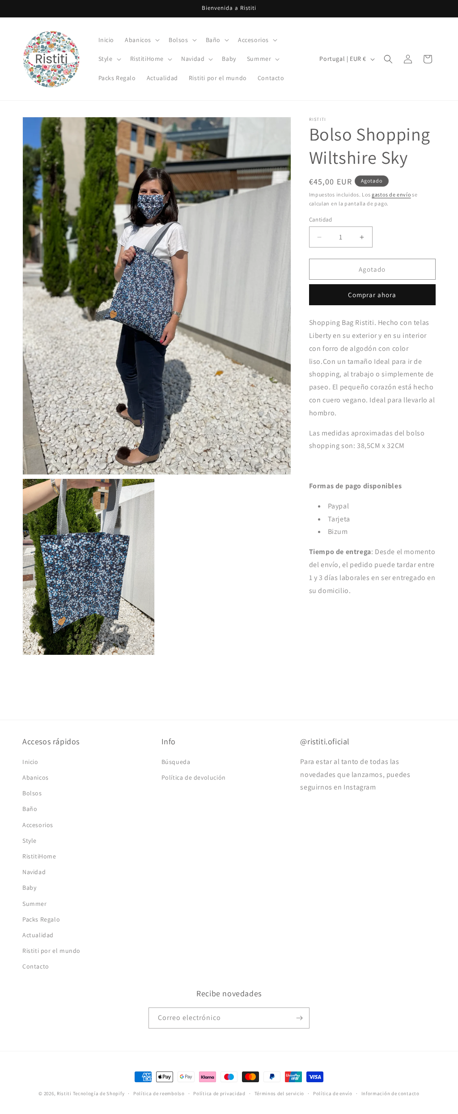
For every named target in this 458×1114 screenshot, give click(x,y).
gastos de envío (391, 194)
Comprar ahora (372, 294)
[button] (141, 39)
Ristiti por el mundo (51, 951)
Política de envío (332, 1093)
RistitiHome (39, 856)
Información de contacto (390, 1093)
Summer (34, 904)
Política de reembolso (159, 1093)
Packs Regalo (41, 919)
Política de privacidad (219, 1093)
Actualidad (38, 935)
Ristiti (64, 1093)
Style (29, 841)
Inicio (30, 762)
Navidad (34, 872)
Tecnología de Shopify (99, 1093)
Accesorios (37, 825)
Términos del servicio (279, 1093)
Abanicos (35, 777)
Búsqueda (176, 762)
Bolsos (32, 793)
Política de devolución (193, 777)
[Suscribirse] (299, 1018)
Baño (29, 809)
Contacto (35, 966)
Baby (29, 888)
